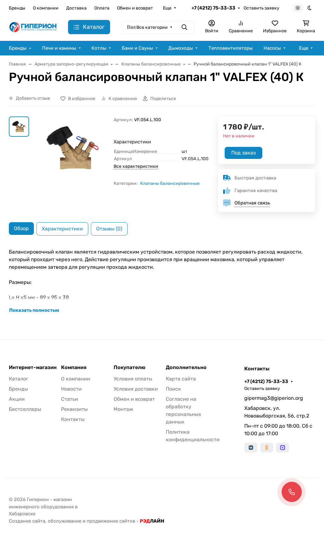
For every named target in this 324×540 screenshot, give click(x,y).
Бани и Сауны (137, 48)
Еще (167, 8)
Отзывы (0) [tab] (109, 229)
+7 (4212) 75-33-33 (213, 8)
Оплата (101, 8)
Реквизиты (74, 409)
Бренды (17, 8)
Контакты (72, 419)
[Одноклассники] (266, 448)
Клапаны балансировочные (170, 183)
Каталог (18, 379)
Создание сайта (27, 521)
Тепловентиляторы (231, 48)
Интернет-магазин (33, 367)
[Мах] (282, 448)
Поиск (173, 389)
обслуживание (64, 521)
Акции (17, 399)
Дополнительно (186, 367)
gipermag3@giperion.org (273, 398)
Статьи (69, 399)
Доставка (76, 8)
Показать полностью (34, 310)
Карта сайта (181, 379)
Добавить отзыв (33, 98)
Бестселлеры (25, 409)
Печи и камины (59, 48)
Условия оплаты (133, 379)
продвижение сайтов (111, 521)
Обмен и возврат (135, 8)
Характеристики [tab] (62, 229)
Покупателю (130, 367)
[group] (72, 147)
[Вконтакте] (251, 448)
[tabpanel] (162, 281)
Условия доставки (136, 389)
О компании (46, 8)
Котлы (98, 48)
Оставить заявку (261, 8)
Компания (73, 367)
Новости (71, 389)
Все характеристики (136, 166)
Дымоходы (180, 48)
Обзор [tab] (21, 228)
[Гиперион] (33, 27)
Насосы (272, 48)
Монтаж (123, 409)
